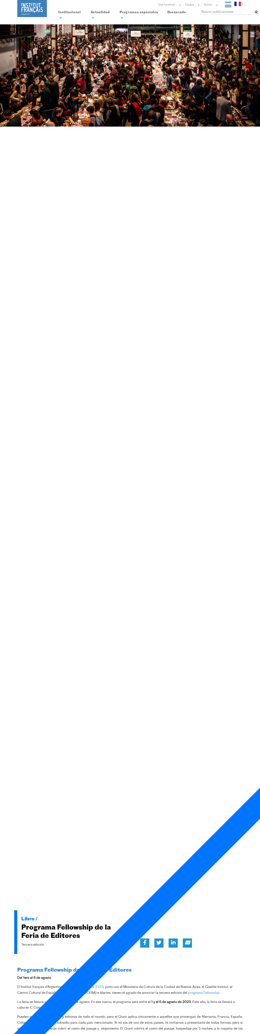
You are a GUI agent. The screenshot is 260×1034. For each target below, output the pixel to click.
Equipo (189, 4)
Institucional (69, 12)
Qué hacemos (166, 4)
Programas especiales (139, 12)
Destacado (176, 12)
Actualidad (100, 12)
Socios (208, 4)
